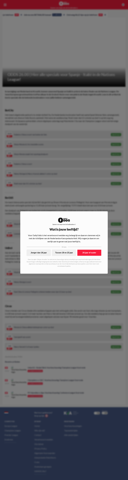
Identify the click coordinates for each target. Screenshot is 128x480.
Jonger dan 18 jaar (39, 253)
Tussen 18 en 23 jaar (64, 253)
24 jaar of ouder (89, 253)
